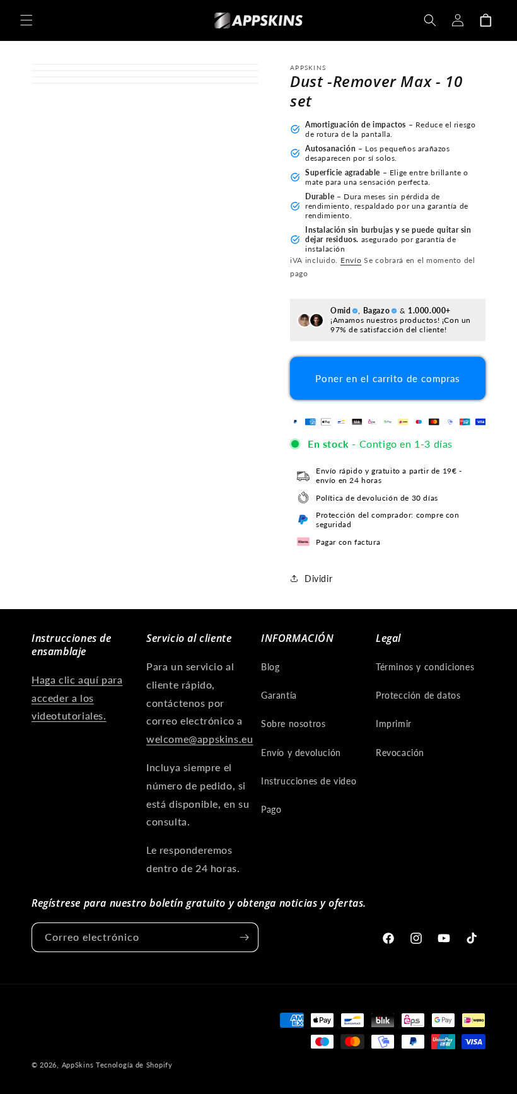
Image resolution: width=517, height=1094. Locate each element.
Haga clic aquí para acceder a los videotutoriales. (77, 697)
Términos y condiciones (425, 666)
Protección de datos (418, 695)
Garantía (279, 695)
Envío (351, 260)
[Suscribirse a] (244, 937)
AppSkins (78, 1065)
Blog (270, 666)
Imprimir (394, 723)
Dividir (318, 578)
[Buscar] (430, 20)
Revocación (400, 752)
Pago (271, 809)
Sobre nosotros (293, 723)
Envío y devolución (301, 752)
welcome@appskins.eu (199, 739)
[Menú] (26, 20)
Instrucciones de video (308, 781)
